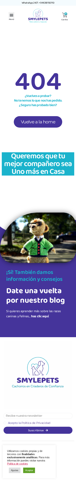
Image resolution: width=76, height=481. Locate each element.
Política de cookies (17, 463)
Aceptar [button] (29, 470)
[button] (11, 15)
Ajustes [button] (14, 470)
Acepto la (29, 423)
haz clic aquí (40, 316)
